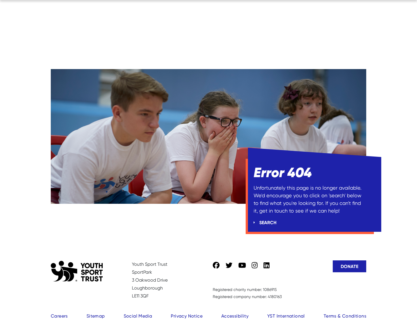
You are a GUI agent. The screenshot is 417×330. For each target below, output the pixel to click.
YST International (286, 316)
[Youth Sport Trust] (77, 271)
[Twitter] (229, 265)
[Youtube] (242, 265)
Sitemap (96, 316)
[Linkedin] (266, 265)
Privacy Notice (187, 316)
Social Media (138, 316)
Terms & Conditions (345, 316)
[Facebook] (216, 265)
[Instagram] (255, 265)
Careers (59, 316)
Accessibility (234, 316)
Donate (349, 266)
